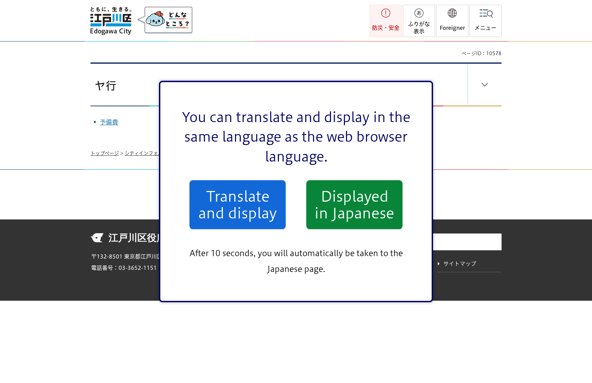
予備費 (109, 122)
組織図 (423, 242)
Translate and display (237, 204)
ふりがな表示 (419, 27)
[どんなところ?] (165, 20)
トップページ (104, 153)
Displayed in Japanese (354, 204)
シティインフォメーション (153, 153)
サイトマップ (459, 263)
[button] (452, 21)
